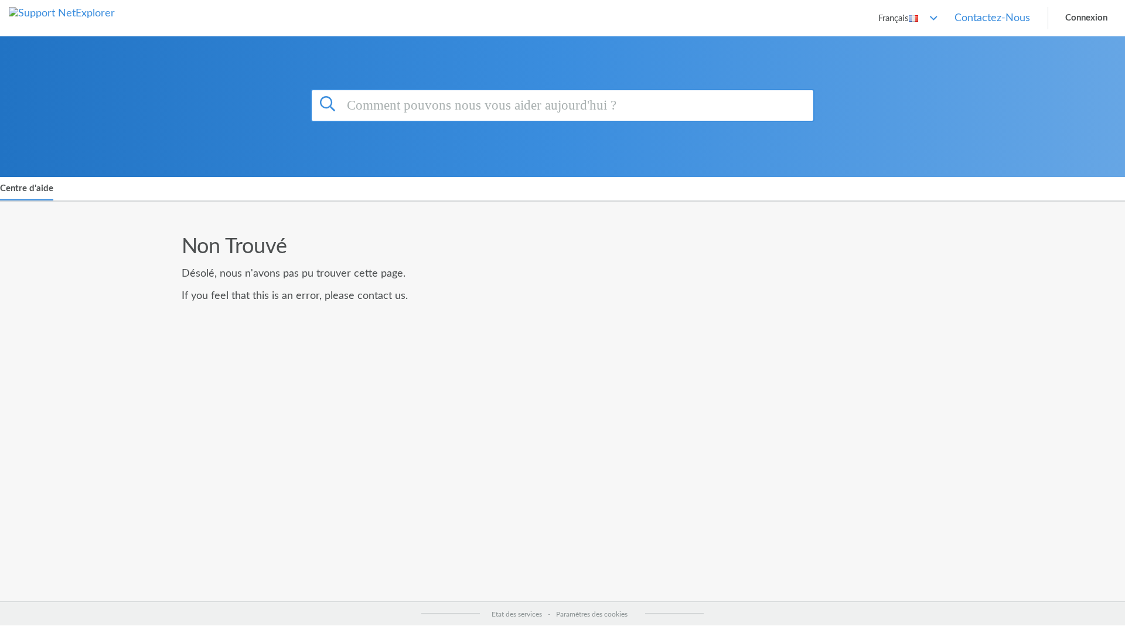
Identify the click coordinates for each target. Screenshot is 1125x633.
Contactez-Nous (992, 18)
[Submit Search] (329, 103)
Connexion (1086, 17)
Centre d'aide (26, 188)
